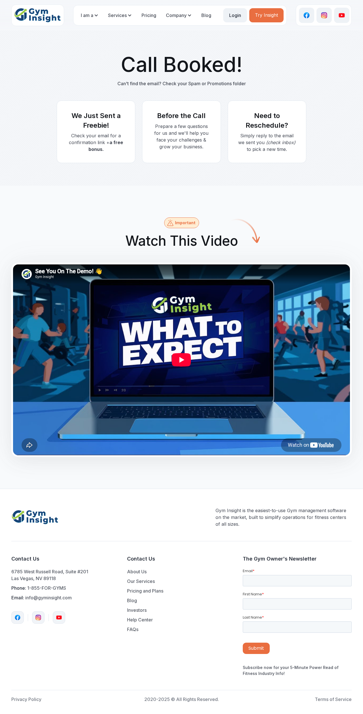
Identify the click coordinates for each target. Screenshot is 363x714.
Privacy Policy (26, 699)
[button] (89, 17)
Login (235, 15)
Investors (137, 610)
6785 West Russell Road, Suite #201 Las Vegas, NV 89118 (49, 575)
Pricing (149, 15)
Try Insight (266, 15)
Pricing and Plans (145, 591)
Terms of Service (333, 699)
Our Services (141, 581)
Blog (206, 15)
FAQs (132, 629)
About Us (137, 571)
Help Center (140, 620)
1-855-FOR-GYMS (46, 588)
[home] (37, 15)
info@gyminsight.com (48, 597)
